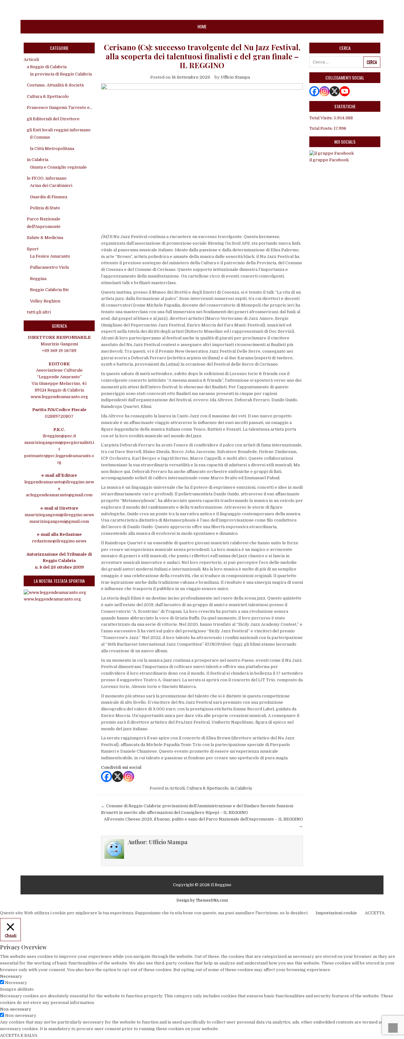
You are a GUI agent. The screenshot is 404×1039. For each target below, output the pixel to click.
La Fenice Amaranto (50, 256)
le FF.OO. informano (47, 178)
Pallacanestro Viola (49, 267)
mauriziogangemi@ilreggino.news (59, 514)
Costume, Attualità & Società (55, 85)
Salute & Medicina (45, 237)
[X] (117, 776)
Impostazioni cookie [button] (336, 913)
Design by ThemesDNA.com (202, 900)
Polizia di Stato (45, 208)
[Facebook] (106, 776)
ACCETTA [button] (374, 913)
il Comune (40, 137)
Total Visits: (321, 118)
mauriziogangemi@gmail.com (59, 521)
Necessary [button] (11, 976)
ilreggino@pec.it (59, 435)
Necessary (16, 982)
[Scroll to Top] (393, 1028)
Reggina (38, 278)
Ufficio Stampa (235, 77)
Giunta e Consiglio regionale (58, 167)
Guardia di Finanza (48, 196)
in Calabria (241, 788)
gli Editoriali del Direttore (53, 118)
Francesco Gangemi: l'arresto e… (59, 107)
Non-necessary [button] (15, 1009)
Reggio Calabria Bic (49, 289)
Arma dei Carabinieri (51, 185)
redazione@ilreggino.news (59, 541)
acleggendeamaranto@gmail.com (59, 495)
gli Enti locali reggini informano (59, 130)
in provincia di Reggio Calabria (61, 74)
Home (202, 26)
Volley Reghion (45, 301)
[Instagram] (128, 776)
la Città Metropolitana (52, 148)
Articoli (177, 788)
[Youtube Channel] (345, 91)
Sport (33, 249)
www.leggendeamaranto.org (59, 396)
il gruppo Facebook (329, 160)
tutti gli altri (39, 312)
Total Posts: (321, 128)
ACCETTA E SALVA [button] (18, 1035)
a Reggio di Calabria (47, 66)
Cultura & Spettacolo (208, 788)
